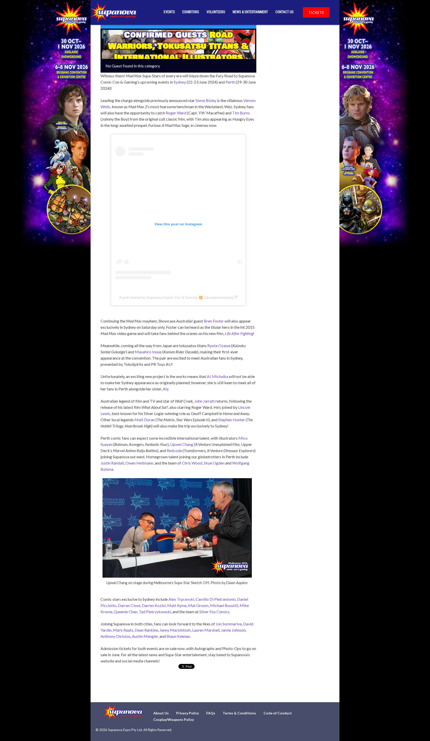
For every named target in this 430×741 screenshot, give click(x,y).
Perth (230, 82)
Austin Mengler (145, 636)
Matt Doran (144, 419)
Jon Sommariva (229, 623)
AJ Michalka (217, 376)
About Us (161, 713)
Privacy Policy (187, 713)
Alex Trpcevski (181, 599)
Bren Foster (214, 321)
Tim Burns (241, 112)
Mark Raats (123, 630)
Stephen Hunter (231, 419)
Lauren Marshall (205, 630)
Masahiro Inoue (148, 351)
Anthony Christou (115, 636)
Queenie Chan (125, 611)
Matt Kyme (177, 605)
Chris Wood (192, 463)
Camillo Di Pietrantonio (216, 599)
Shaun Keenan (178, 636)
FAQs (210, 713)
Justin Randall (112, 463)
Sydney (180, 82)
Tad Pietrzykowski (155, 611)
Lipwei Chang (181, 444)
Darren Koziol (154, 605)
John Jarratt (204, 401)
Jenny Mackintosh (175, 630)
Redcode (174, 450)
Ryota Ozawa (218, 345)
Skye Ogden (214, 463)
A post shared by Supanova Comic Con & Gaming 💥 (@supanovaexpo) (176, 297)
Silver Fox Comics (214, 611)
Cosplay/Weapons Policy (173, 719)
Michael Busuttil (224, 605)
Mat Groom (198, 605)
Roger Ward (176, 112)
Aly (165, 388)
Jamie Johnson (233, 630)
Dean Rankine (146, 630)
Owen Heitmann (139, 463)
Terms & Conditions (239, 713)
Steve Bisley (206, 100)
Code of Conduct (278, 713)
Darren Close (129, 605)
